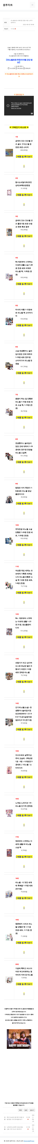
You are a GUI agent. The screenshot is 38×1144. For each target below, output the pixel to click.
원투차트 (8, 4)
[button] (13, 29)
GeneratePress (29, 1141)
